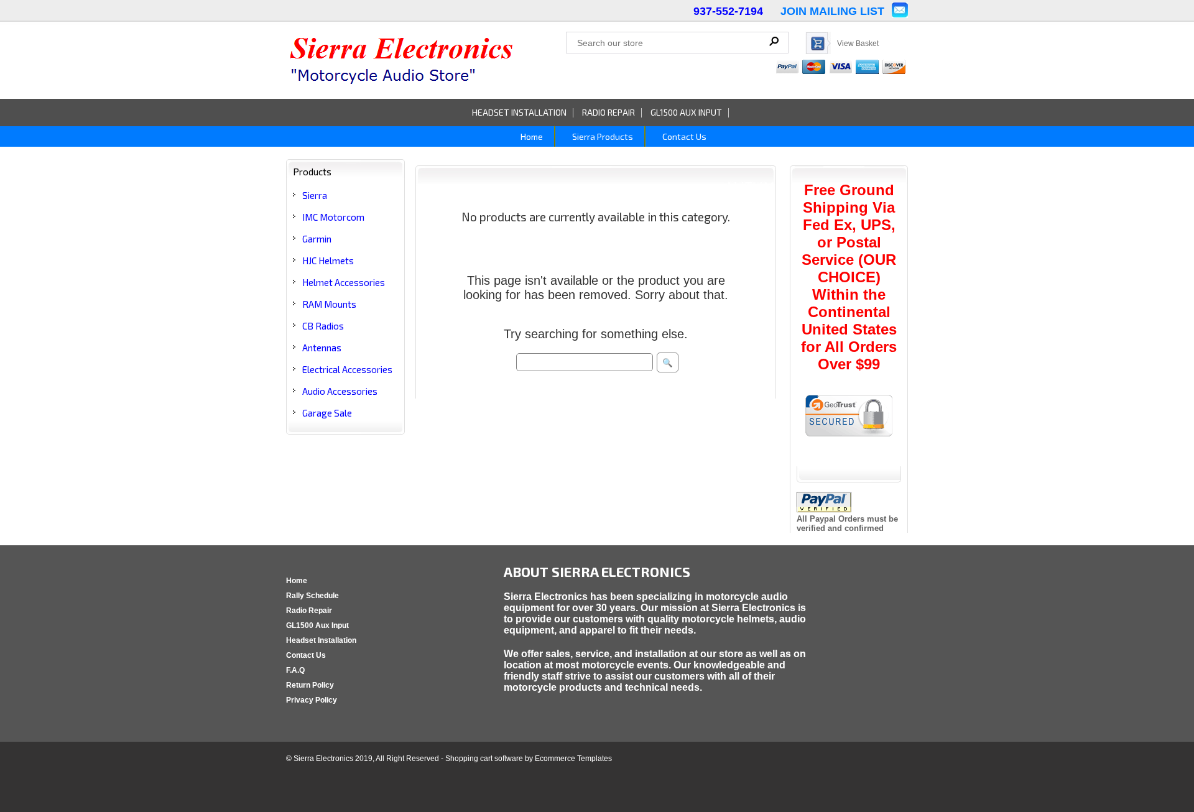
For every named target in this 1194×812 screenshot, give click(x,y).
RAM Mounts (329, 304)
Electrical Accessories (347, 369)
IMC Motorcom (333, 217)
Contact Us (683, 136)
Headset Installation (519, 112)
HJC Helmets (328, 260)
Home (530, 136)
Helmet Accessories (343, 282)
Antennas (321, 347)
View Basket (858, 43)
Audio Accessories (339, 391)
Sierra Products (602, 136)
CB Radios (323, 325)
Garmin (316, 238)
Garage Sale (327, 412)
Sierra (314, 195)
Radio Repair (608, 112)
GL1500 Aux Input (686, 112)
